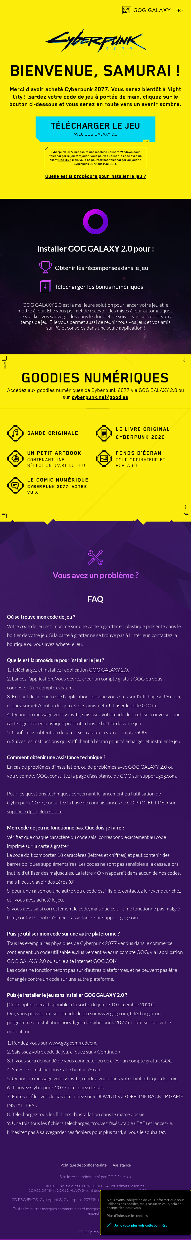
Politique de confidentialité (83, 1165)
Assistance (122, 1165)
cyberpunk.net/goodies (100, 397)
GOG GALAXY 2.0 (108, 670)
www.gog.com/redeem (72, 1043)
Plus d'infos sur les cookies (127, 1215)
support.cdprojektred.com (34, 811)
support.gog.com (158, 776)
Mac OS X (64, 160)
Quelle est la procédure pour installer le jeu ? (95, 176)
